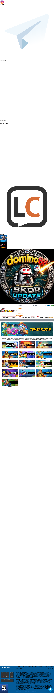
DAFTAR (52, 305)
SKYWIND (10, 386)
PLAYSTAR (27, 358)
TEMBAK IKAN (37, 318)
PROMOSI (47, 317)
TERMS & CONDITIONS (28, 666)
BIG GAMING (27, 377)
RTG (10, 377)
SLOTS (33, 317)
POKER (4, 317)
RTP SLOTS (18, 666)
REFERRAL (42, 317)
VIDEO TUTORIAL (20, 668)
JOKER (44, 377)
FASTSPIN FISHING (27, 348)
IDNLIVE (14, 317)
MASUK (48, 305)
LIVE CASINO (18, 318)
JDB (44, 367)
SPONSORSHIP (49, 668)
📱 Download (19, 308)
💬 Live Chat (18, 310)
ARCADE (8, 317)
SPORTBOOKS (24, 317)
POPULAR (10, 348)
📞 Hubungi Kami (19, 313)
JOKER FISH (10, 358)
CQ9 (27, 367)
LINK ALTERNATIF (39, 666)
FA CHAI (44, 348)
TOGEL (11, 317)
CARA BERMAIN (49, 666)
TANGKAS (30, 317)
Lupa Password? (19, 315)
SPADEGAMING (44, 358)
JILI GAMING (10, 367)
